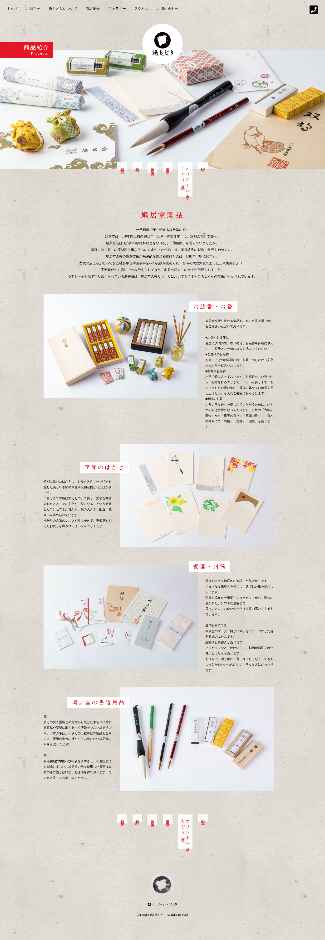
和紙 (137, 165)
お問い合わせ (167, 8)
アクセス (141, 8)
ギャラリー (117, 8)
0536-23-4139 (164, 904)
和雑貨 (122, 166)
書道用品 (168, 166)
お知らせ (33, 8)
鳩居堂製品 (153, 167)
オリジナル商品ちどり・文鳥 (185, 179)
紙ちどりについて (63, 8)
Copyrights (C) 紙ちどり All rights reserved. (162, 914)
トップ (12, 8)
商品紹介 (93, 8)
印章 (203, 165)
